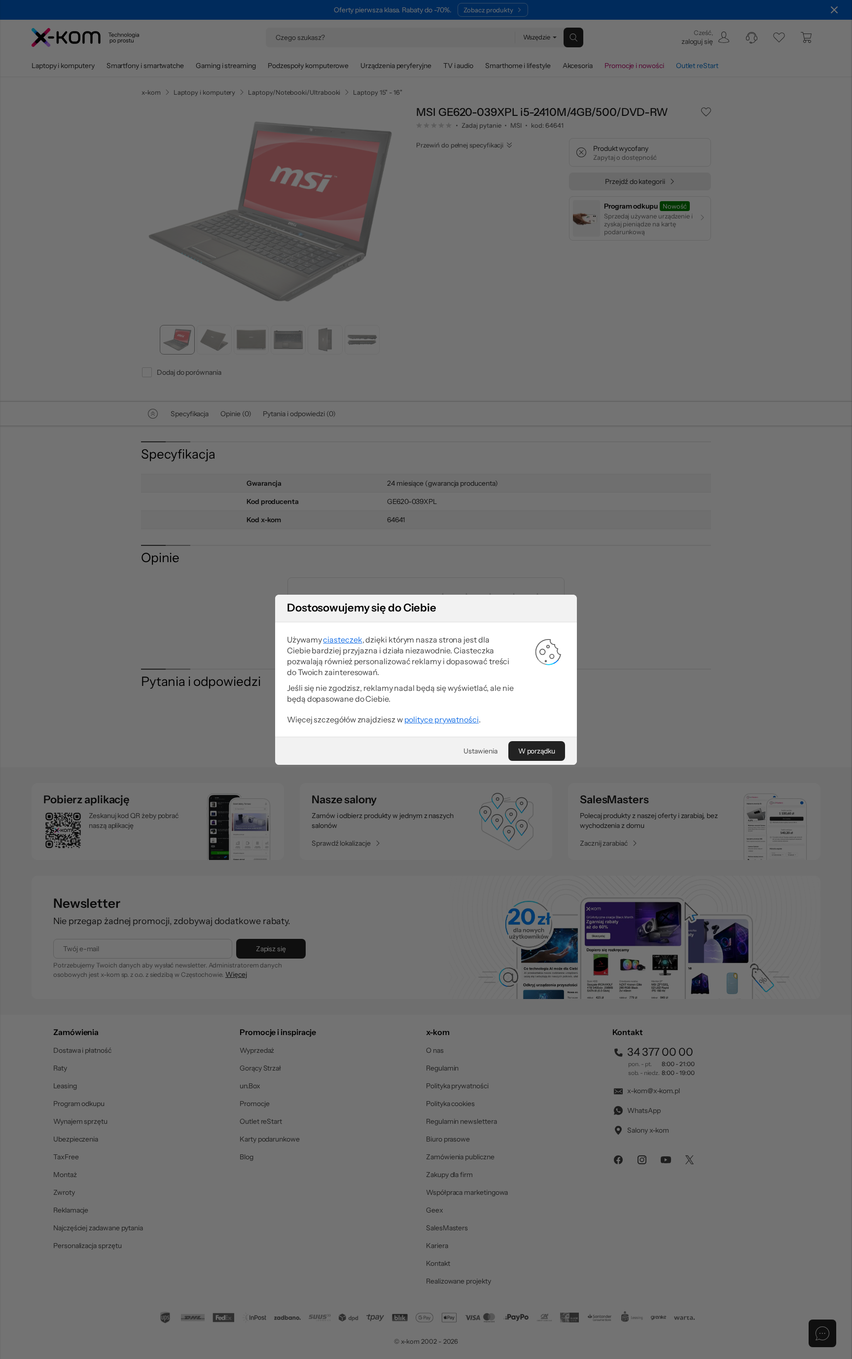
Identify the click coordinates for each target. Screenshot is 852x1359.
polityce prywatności (441, 719)
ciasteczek (342, 639)
